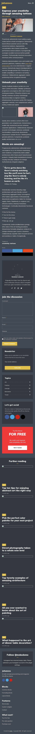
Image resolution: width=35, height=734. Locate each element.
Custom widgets (7, 707)
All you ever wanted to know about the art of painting (14, 610)
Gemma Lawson (18, 277)
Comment (5, 301)
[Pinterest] (17, 417)
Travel (6, 395)
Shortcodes (5, 704)
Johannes (6, 3)
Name (4, 317)
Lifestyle (7, 388)
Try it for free (6, 718)
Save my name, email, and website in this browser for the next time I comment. (18, 338)
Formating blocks (7, 693)
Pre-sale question (7, 721)
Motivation (8, 391)
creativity (5, 243)
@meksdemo (21, 655)
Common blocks (7, 690)
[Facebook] (7, 417)
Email (4, 324)
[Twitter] (12, 417)
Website (4, 331)
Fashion (7, 385)
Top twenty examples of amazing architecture (15, 579)
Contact (4, 710)
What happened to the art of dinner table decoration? (17, 641)
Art (4, 7)
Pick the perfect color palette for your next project (17, 519)
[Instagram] (23, 417)
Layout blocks (6, 696)
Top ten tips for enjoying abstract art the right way (16, 489)
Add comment (6, 16)
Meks (11, 731)
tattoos (13, 243)
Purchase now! (6, 724)
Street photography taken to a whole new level (16, 549)
